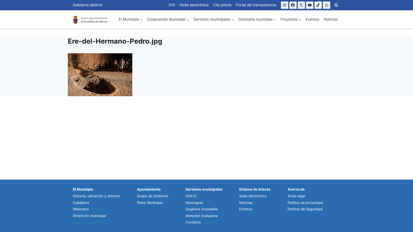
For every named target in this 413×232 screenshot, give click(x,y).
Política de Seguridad (305, 209)
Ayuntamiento (149, 189)
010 (172, 5)
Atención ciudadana (202, 216)
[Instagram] (284, 5)
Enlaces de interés (254, 189)
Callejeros (81, 202)
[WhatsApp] (326, 5)
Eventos (312, 19)
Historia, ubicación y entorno (96, 196)
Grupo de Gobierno (152, 196)
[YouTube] (309, 5)
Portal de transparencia (256, 5)
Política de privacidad (305, 202)
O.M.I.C (191, 196)
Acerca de (296, 189)
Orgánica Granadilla (202, 209)
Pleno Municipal (150, 202)
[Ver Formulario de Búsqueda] (336, 5)
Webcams (81, 209)
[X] (301, 5)
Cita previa (222, 5)
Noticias (331, 19)
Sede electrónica (194, 5)
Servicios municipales (204, 189)
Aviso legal (296, 196)
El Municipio (83, 189)
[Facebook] (293, 5)
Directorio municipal (89, 216)
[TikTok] (318, 5)
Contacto (193, 222)
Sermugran (194, 202)
